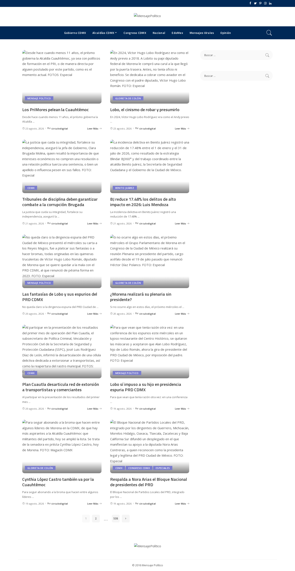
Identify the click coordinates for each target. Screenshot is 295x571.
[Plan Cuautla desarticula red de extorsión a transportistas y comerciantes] (62, 351)
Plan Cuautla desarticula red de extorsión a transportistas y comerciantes (60, 387)
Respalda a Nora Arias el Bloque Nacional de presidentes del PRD (148, 482)
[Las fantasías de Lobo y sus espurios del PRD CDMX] (62, 261)
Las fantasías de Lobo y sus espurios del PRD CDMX (59, 297)
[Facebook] (250, 3)
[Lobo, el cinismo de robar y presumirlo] (149, 77)
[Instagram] (265, 3)
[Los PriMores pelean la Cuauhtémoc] (62, 77)
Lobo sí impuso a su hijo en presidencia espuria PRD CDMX (145, 387)
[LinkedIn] (270, 3)
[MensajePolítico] (147, 16)
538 (115, 518)
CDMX (31, 187)
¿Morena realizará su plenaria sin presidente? (140, 297)
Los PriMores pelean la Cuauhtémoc (55, 109)
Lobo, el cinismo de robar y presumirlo (144, 109)
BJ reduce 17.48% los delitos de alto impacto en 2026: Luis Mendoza (143, 202)
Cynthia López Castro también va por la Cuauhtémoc (58, 482)
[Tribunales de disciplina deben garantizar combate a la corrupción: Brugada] (62, 166)
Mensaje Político (39, 98)
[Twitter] (255, 3)
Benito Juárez (124, 187)
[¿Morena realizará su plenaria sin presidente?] (149, 261)
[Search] (269, 32)
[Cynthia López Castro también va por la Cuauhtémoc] (62, 446)
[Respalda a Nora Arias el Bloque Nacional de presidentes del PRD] (149, 446)
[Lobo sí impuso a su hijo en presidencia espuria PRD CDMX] (149, 351)
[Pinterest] (260, 3)
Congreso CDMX (139, 468)
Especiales (163, 468)
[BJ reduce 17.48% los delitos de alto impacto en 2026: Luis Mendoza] (149, 166)
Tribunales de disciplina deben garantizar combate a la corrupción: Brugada (60, 202)
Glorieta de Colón (128, 98)
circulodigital (59, 128)
